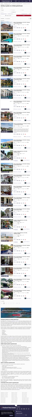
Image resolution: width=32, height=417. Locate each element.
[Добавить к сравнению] (10, 22)
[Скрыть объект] (16, 27)
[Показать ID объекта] (23, 27)
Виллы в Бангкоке (24, 394)
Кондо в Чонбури (3, 402)
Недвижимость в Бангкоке (4, 394)
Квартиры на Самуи (14, 395)
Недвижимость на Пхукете (4, 392)
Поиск (24, 15)
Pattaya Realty (28, 30)
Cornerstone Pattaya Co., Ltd (26, 160)
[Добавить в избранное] (11, 22)
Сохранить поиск (10, 13)
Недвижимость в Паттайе (4, 393)
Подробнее (15, 26)
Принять (11, 415)
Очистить (30, 13)
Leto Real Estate (28, 136)
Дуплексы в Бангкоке (14, 401)
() (19, 1)
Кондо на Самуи (3, 401)
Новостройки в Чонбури (25, 402)
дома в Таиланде (19, 388)
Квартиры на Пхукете (14, 392)
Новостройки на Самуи (25, 401)
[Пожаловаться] (25, 27)
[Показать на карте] (14, 27)
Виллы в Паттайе (24, 393)
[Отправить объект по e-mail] (19, 27)
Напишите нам (19, 411)
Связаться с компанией (18, 30)
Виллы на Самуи (24, 395)
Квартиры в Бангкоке (14, 394)
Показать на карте (8, 15)
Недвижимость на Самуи (4, 395)
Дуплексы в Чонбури (14, 402)
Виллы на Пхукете (24, 392)
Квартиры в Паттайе (14, 393)
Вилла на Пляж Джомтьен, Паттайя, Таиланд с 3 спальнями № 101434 (22, 124)
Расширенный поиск (24, 13)
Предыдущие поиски (3, 13)
